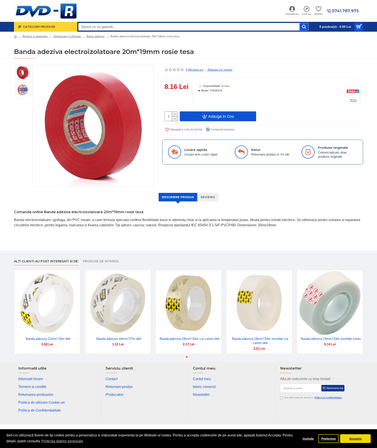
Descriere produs (178, 197)
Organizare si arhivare (67, 36)
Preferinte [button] (328, 438)
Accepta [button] (355, 438)
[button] (187, 357)
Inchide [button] (308, 438)
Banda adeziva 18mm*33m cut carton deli (189, 339)
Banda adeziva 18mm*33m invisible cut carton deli (260, 341)
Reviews (208, 197)
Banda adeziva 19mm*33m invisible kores (331, 339)
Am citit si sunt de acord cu (313, 397)
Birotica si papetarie (35, 36)
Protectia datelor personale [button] (62, 441)
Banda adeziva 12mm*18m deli (48, 339)
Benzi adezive (96, 36)
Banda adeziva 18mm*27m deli (118, 339)
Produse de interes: (101, 261)
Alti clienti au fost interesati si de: (46, 261)
